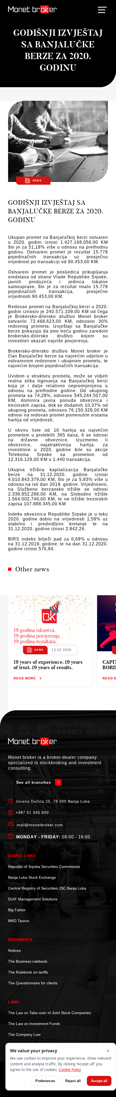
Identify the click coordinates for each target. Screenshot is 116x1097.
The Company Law (24, 1034)
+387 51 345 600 (32, 812)
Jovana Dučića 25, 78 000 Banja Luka (53, 801)
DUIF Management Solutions (32, 899)
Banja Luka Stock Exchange (32, 877)
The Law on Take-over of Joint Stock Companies (49, 1013)
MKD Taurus (18, 921)
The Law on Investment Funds (34, 1023)
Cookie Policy (70, 1069)
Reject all (73, 1081)
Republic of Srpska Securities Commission (44, 866)
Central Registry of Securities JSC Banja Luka (47, 888)
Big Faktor (17, 910)
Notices (14, 950)
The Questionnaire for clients (32, 983)
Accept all (99, 1081)
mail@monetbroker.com (40, 825)
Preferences (45, 1081)
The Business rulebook (27, 961)
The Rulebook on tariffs (28, 972)
